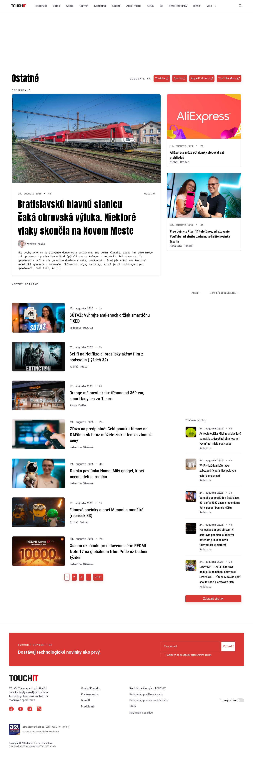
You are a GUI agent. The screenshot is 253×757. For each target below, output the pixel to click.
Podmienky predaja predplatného (149, 700)
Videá (56, 6)
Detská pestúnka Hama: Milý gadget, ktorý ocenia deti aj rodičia (107, 473)
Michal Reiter (179, 162)
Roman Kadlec (78, 405)
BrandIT (86, 700)
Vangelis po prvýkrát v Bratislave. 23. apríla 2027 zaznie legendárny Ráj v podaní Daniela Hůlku (219, 502)
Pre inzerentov (90, 694)
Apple (70, 6)
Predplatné (87, 706)
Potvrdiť (228, 646)
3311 (98, 577)
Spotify (178, 78)
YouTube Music (227, 78)
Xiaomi (116, 6)
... (88, 577)
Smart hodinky (178, 6)
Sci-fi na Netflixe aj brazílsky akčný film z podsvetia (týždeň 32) (106, 357)
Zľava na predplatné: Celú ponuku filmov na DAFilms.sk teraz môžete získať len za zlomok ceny (111, 434)
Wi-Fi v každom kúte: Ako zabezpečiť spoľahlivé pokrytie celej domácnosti (217, 470)
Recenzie (41, 6)
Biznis (197, 6)
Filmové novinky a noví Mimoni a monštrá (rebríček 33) (106, 512)
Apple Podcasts (200, 78)
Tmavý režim (228, 700)
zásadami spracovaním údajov (195, 655)
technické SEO (18, 746)
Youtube (160, 78)
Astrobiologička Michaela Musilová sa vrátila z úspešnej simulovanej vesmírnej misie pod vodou (220, 438)
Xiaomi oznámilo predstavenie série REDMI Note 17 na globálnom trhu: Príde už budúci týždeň (108, 551)
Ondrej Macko (36, 243)
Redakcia (205, 448)
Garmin (83, 6)
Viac (210, 6)
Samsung (100, 6)
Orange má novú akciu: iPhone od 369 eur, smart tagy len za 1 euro (106, 395)
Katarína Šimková (82, 447)
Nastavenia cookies (141, 712)
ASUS (150, 6)
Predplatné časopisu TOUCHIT (147, 688)
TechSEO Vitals (48, 746)
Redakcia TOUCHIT (182, 246)
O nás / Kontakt (90, 688)
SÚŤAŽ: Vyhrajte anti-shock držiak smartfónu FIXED (109, 318)
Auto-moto (133, 6)
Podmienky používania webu (146, 694)
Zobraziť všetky (213, 598)
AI (161, 6)
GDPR (132, 706)
